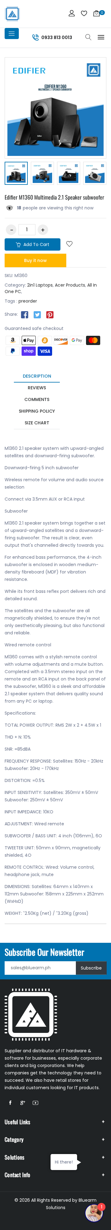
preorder (27, 301)
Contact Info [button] (18, 1175)
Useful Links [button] (18, 1122)
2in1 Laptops (40, 285)
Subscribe (91, 968)
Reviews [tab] (37, 388)
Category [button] (14, 1139)
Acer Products (70, 285)
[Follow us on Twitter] (37, 314)
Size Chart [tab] (37, 423)
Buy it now (35, 260)
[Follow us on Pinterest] (50, 314)
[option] (16, 174)
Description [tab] (37, 376)
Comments (36, 399)
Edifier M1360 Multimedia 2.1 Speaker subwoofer (54, 197)
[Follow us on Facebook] (24, 314)
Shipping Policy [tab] (37, 411)
